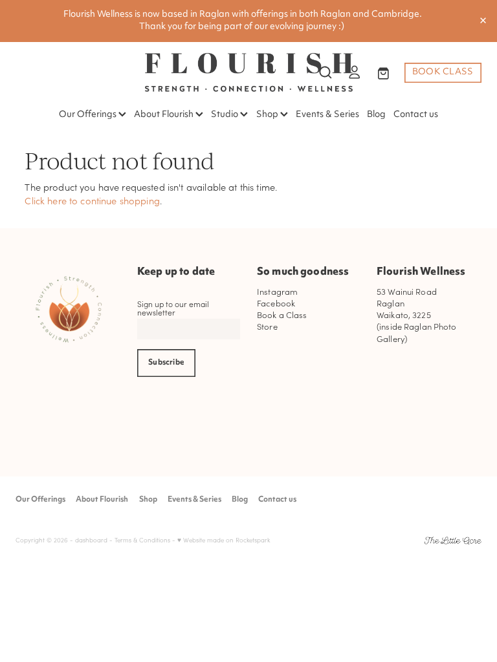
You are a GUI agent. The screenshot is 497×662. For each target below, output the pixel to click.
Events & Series (327, 115)
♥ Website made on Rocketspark (223, 540)
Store (267, 326)
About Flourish (164, 115)
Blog (376, 115)
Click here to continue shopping (92, 200)
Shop (268, 115)
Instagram (277, 291)
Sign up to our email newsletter (173, 307)
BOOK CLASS (443, 72)
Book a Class (282, 314)
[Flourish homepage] (248, 72)
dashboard (91, 540)
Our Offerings (88, 115)
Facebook (276, 302)
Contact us (415, 115)
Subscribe (166, 362)
